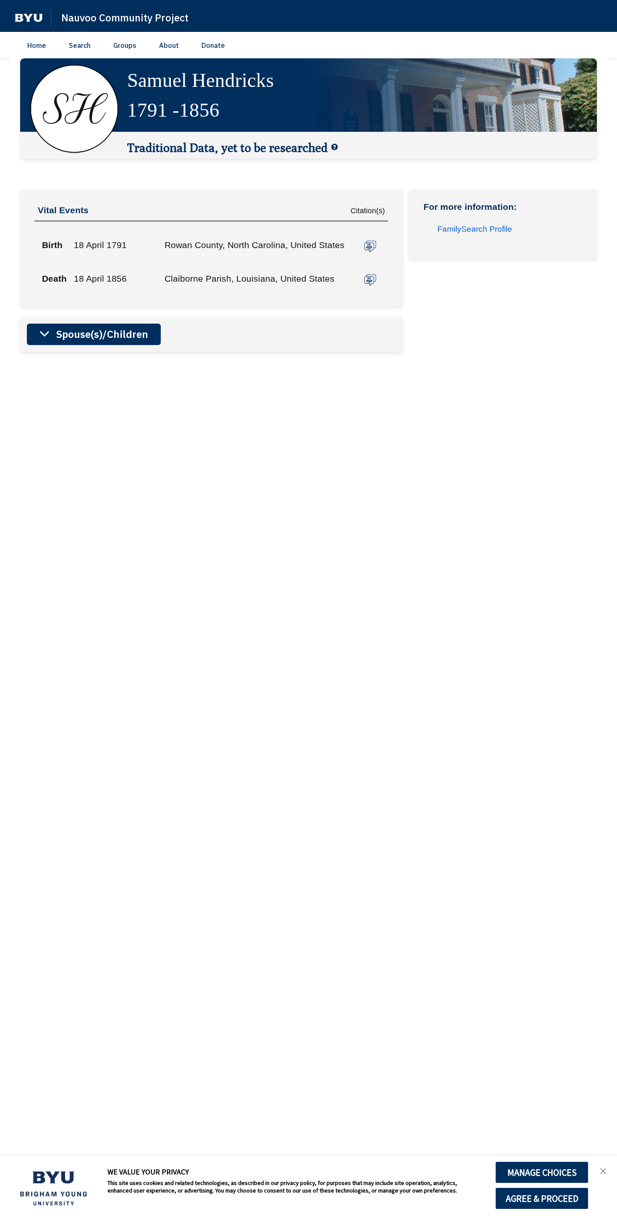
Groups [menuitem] (124, 45)
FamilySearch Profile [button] (474, 229)
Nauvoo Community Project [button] (124, 17)
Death (54, 278)
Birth (52, 245)
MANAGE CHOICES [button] (542, 1172)
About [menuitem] (169, 45)
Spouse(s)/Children (102, 334)
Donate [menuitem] (213, 45)
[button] (28, 18)
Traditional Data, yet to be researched (227, 147)
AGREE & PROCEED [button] (542, 1198)
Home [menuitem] (36, 45)
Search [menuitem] (80, 45)
